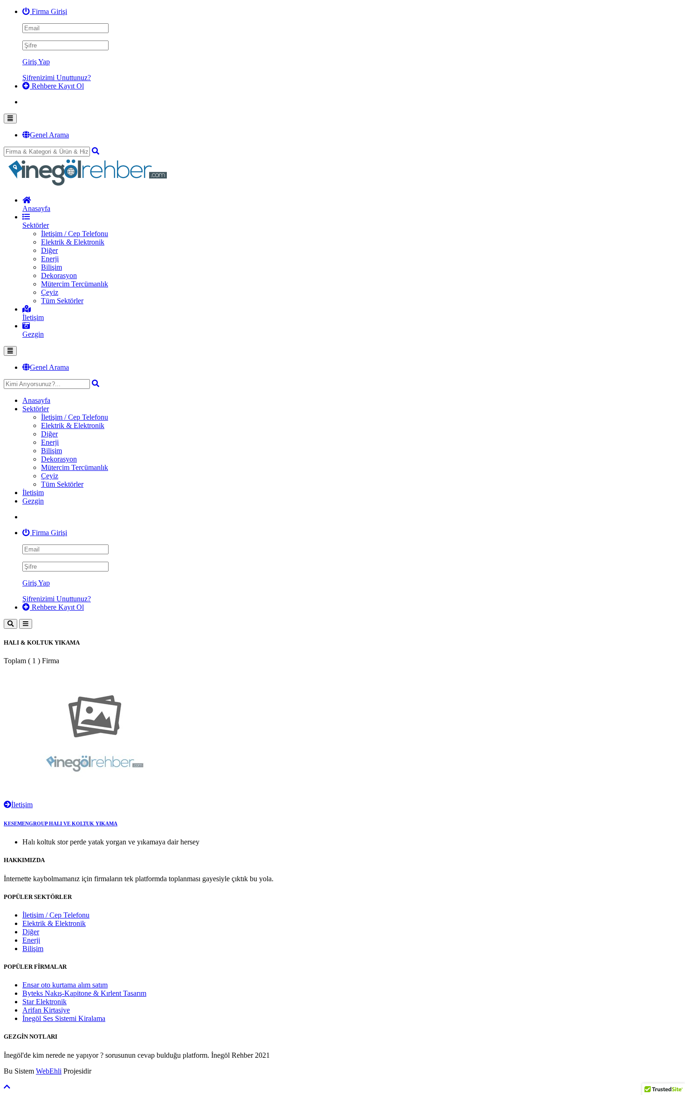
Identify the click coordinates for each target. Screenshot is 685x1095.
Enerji (50, 259)
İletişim (22, 805)
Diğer (49, 250)
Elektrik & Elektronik (72, 242)
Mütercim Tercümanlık (74, 284)
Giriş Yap (36, 62)
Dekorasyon (59, 275)
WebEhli (49, 1071)
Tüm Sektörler (62, 301)
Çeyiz (49, 292)
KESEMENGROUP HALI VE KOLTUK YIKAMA (60, 823)
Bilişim (51, 267)
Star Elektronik (44, 1002)
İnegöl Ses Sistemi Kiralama (63, 1018)
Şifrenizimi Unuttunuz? (56, 78)
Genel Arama (49, 135)
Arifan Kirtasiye (46, 1010)
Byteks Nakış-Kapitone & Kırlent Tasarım (84, 993)
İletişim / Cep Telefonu (74, 234)
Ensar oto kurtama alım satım (65, 985)
